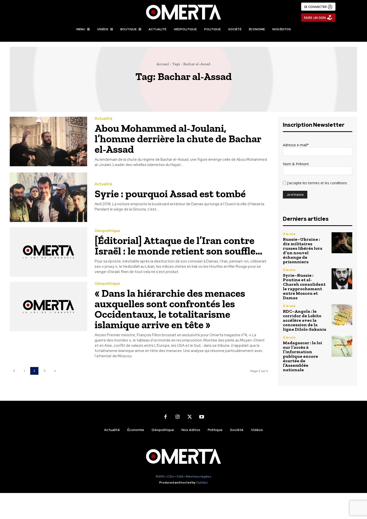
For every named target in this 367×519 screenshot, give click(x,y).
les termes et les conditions (324, 182)
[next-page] (55, 371)
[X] (189, 417)
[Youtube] (201, 417)
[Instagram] (177, 417)
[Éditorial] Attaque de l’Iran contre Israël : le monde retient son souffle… (178, 245)
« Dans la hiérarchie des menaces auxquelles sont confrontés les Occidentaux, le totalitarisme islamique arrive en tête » (170, 309)
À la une (289, 234)
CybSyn (202, 482)
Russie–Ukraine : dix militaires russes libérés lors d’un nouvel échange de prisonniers (302, 250)
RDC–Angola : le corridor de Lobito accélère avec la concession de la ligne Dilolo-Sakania (304, 320)
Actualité (103, 118)
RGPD (160, 476)
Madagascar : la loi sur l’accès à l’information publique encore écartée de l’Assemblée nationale (302, 356)
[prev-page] (14, 371)
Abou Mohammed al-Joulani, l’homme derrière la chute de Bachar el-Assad (178, 139)
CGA (180, 476)
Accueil (162, 64)
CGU (170, 476)
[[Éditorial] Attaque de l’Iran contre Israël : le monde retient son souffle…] (48, 252)
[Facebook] (165, 417)
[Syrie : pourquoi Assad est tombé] (48, 197)
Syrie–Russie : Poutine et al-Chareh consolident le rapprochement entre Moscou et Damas (304, 286)
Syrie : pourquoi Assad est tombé (170, 193)
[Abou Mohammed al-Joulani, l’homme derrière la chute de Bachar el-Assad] (48, 141)
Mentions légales (198, 476)
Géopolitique (107, 231)
